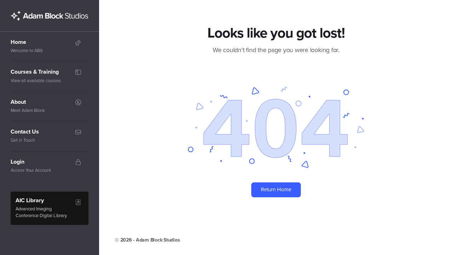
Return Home (276, 189)
